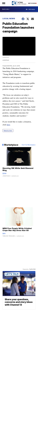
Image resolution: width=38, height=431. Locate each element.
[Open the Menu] (3, 3)
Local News (9, 18)
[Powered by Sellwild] (32, 269)
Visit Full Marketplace (28, 145)
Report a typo (8, 130)
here (8, 124)
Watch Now (32, 3)
